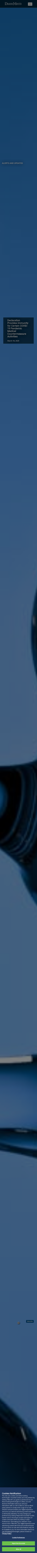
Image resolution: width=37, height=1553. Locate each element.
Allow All (18, 1549)
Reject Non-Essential (18, 1543)
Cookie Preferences (18, 1537)
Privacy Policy (7, 1533)
